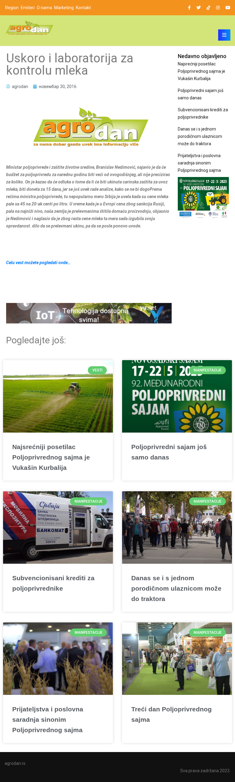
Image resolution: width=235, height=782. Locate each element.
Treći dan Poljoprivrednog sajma (171, 714)
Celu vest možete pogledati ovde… (38, 262)
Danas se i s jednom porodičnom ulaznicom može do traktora (200, 136)
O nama (44, 7)
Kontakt (83, 7)
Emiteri (28, 7)
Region (12, 7)
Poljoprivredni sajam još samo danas (200, 94)
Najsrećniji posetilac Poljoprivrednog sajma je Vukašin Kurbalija (201, 71)
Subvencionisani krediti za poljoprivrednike (203, 113)
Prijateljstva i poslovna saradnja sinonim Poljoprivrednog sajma (199, 163)
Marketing (64, 7)
